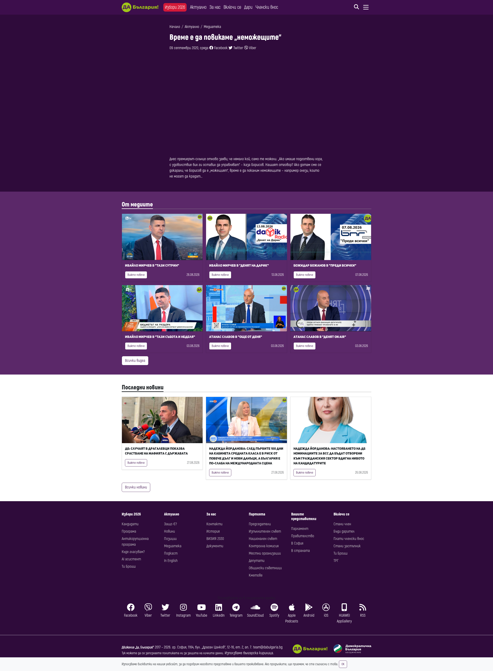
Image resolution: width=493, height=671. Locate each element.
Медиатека (212, 26)
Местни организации (265, 553)
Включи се (232, 7)
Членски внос (267, 7)
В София (297, 543)
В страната (300, 550)
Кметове (255, 575)
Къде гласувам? (133, 551)
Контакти (214, 524)
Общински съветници (265, 568)
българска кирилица (258, 653)
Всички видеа (135, 360)
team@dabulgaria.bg (268, 647)
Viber (252, 47)
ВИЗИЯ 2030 (215, 538)
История (213, 531)
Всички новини (136, 487)
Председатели (260, 524)
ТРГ (336, 560)
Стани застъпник (347, 546)
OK (343, 664)
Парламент (299, 528)
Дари (248, 7)
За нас (215, 7)
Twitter (237, 47)
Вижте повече (136, 275)
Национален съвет (263, 538)
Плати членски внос (349, 538)
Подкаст (171, 553)
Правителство (302, 536)
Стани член (342, 524)
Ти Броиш (129, 566)
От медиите (137, 204)
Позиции (170, 538)
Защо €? (170, 524)
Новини (169, 531)
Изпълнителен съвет (265, 531)
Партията (257, 514)
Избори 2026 (175, 7)
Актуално (198, 7)
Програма (129, 531)
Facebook (220, 47)
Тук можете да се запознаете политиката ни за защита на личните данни (172, 653)
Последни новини (142, 387)
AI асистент (131, 559)
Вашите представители (303, 516)
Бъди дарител (344, 531)
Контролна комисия (264, 546)
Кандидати (130, 524)
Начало (174, 26)
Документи (214, 546)
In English (171, 560)
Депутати (256, 560)
